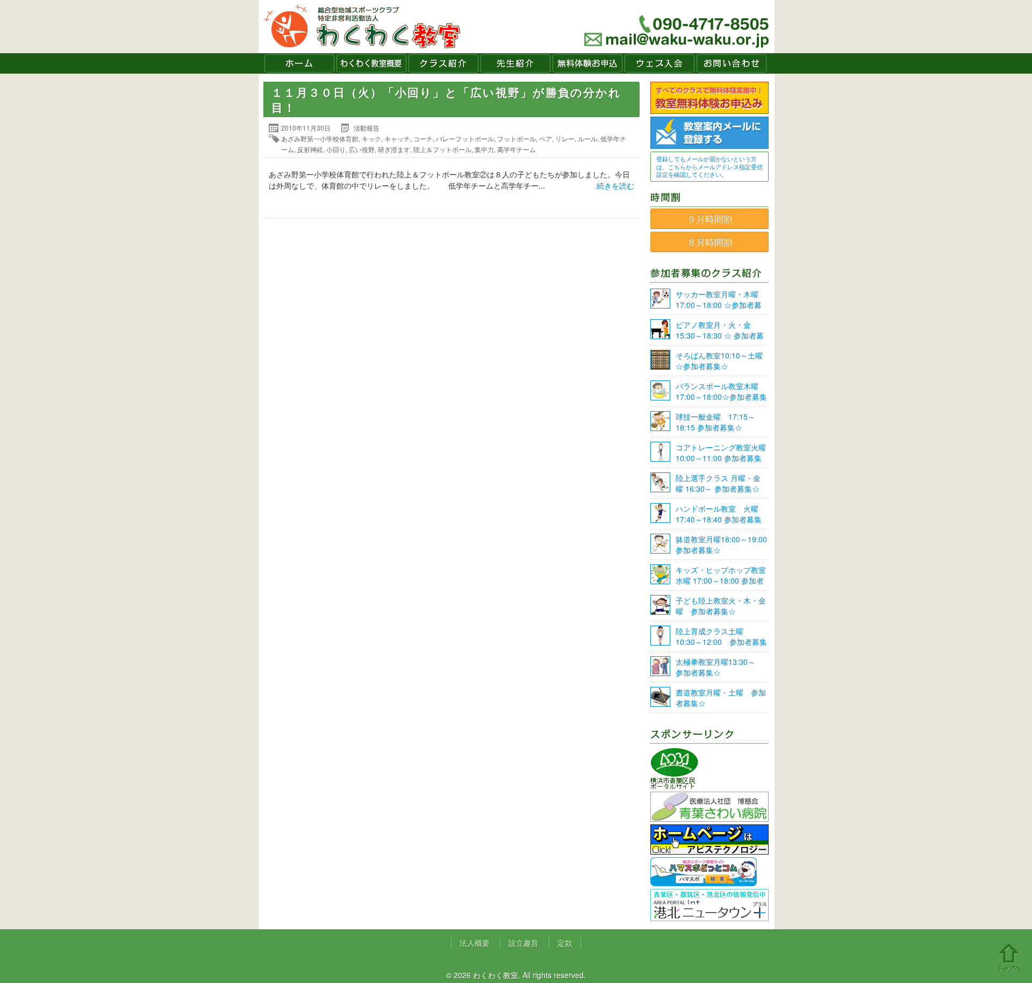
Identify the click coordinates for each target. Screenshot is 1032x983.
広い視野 (362, 149)
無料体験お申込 (587, 63)
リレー (565, 138)
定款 (564, 942)
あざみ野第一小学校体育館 (320, 138)
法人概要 (475, 942)
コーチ (423, 138)
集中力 (484, 149)
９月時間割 (710, 218)
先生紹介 (515, 63)
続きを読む (615, 185)
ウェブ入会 (659, 63)
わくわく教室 (362, 26)
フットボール (516, 138)
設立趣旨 (523, 942)
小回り (336, 149)
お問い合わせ (731, 63)
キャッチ (397, 138)
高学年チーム (516, 149)
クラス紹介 (443, 63)
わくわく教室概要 (371, 63)
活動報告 (366, 127)
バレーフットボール (465, 138)
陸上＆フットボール (442, 149)
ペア (545, 138)
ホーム (299, 63)
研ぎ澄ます (394, 149)
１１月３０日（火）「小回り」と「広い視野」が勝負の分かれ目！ (446, 99)
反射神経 (310, 149)
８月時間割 (710, 241)
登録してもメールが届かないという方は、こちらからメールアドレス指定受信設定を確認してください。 (709, 166)
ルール (587, 138)
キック (371, 138)
